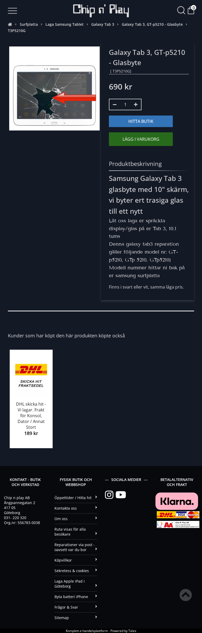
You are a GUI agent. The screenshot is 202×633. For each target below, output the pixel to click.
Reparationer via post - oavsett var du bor (74, 547)
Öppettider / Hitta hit (73, 497)
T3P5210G (17, 30)
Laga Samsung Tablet (65, 24)
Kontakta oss (65, 508)
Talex (132, 631)
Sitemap (61, 617)
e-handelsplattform (94, 631)
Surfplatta (29, 24)
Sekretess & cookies (71, 570)
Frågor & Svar (66, 607)
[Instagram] (110, 495)
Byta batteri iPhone (71, 596)
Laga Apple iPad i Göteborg (69, 584)
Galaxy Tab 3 (102, 24)
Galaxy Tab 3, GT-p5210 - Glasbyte (152, 24)
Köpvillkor (63, 560)
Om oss (61, 518)
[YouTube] (120, 495)
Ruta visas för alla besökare (70, 532)
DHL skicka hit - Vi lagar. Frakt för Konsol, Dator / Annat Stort (31, 415)
